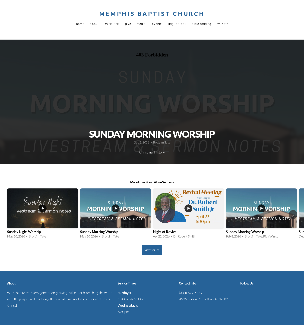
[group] (42, 214)
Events (157, 24)
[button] (293, 214)
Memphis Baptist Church (152, 13)
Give (128, 24)
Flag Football (177, 24)
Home (80, 24)
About (94, 24)
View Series (152, 250)
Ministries (112, 24)
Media (141, 24)
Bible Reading (201, 24)
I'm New (222, 24)
